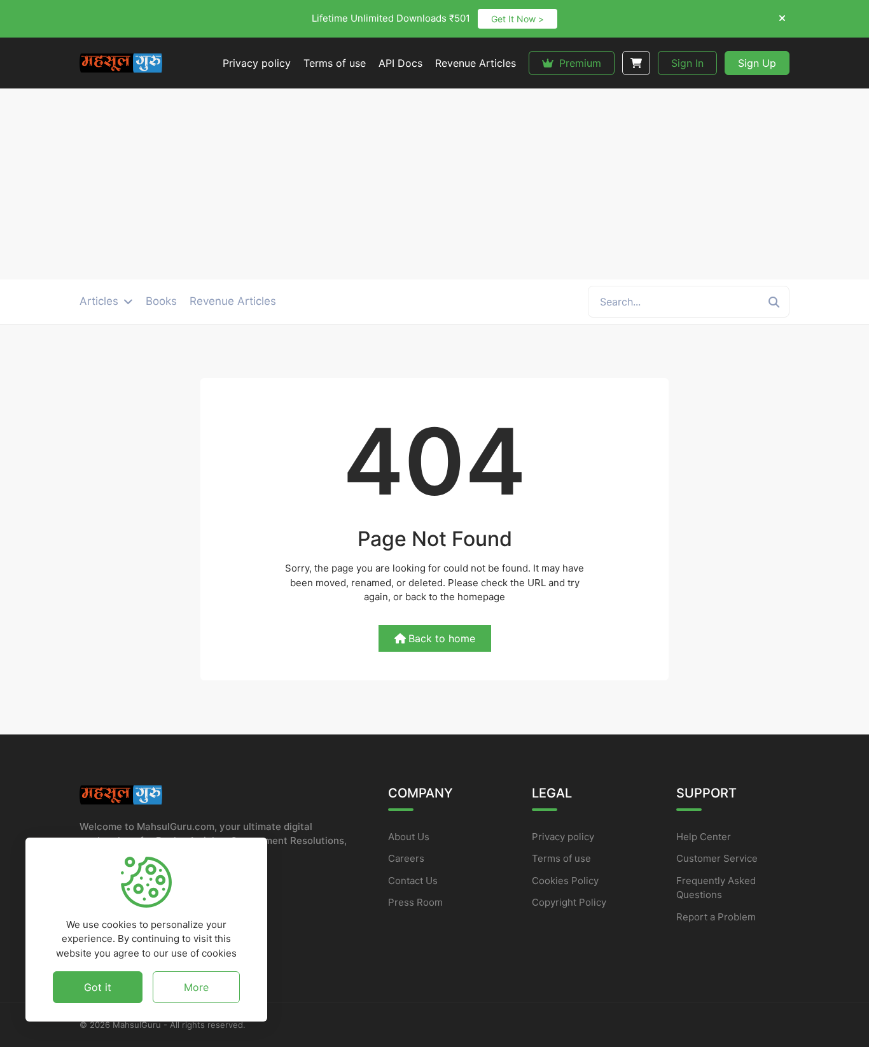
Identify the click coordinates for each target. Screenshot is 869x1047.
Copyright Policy (569, 902)
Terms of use (561, 858)
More (196, 986)
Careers (406, 858)
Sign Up (757, 63)
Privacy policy (563, 837)
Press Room (415, 902)
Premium (578, 63)
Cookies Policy (565, 881)
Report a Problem (716, 917)
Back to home (441, 638)
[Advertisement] (434, 184)
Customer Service (717, 858)
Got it (97, 986)
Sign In (687, 63)
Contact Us (413, 881)
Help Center (703, 837)
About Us (408, 837)
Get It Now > (517, 18)
